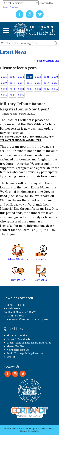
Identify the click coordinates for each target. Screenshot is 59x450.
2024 (21, 76)
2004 (12, 95)
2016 (29, 82)
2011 (12, 89)
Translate (14, 7)
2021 (46, 76)
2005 (4, 95)
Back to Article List (48, 60)
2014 (46, 82)
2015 (38, 82)
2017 (21, 82)
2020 (55, 76)
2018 (12, 82)
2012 (4, 89)
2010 (21, 89)
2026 (4, 76)
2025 (12, 76)
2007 (46, 89)
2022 (38, 76)
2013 (55, 82)
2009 (29, 89)
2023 (29, 76)
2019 (4, 82)
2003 (21, 95)
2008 (38, 89)
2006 (55, 89)
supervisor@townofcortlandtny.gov (27, 319)
